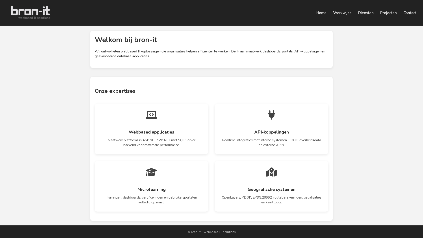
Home (321, 12)
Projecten (388, 12)
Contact (409, 12)
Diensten (366, 12)
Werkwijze (342, 12)
